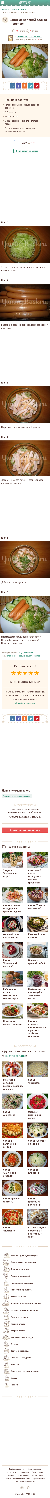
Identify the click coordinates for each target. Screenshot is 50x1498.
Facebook (18, 85)
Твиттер (30, 85)
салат (8, 656)
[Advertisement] (25, 186)
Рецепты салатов (26, 653)
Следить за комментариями (18, 796)
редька (22, 656)
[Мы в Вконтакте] (22, 1487)
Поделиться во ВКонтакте (12, 85)
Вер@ (24, 143)
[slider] (25, 673)
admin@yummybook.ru (25, 703)
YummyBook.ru (25, 2)
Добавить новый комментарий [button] (25, 830)
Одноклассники (24, 85)
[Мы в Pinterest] (28, 1487)
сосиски (15, 656)
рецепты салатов (33, 656)
